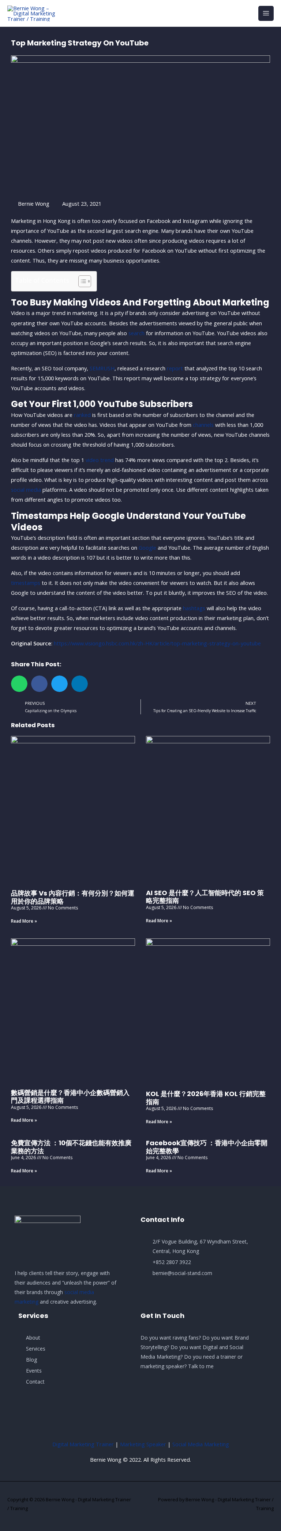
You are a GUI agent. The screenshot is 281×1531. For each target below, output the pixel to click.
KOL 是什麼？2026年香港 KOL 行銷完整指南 (206, 1097)
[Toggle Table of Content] (81, 281)
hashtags (194, 608)
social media (26, 489)
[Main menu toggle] (266, 13)
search (136, 333)
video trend (100, 460)
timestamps (25, 582)
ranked (82, 414)
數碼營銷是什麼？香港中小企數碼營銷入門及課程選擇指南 (70, 1096)
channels (203, 424)
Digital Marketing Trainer (83, 1444)
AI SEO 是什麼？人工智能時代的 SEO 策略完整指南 (205, 896)
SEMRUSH (102, 368)
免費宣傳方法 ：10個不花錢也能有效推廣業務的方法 (71, 1146)
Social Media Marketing (200, 1444)
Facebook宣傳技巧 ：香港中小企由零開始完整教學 (206, 1146)
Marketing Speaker (143, 1444)
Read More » (24, 921)
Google (147, 547)
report (175, 368)
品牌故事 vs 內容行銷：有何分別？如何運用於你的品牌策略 (72, 897)
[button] (19, 683)
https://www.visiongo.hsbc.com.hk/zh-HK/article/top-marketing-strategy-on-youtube (157, 643)
